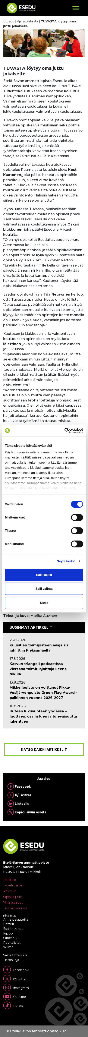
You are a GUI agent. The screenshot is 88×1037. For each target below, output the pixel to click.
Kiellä (44, 603)
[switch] (77, 517)
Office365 (10, 938)
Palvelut (9, 891)
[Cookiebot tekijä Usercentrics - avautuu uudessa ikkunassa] (64, 430)
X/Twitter (22, 795)
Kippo (8, 933)
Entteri (8, 924)
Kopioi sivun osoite (30, 812)
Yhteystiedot (13, 902)
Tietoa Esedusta (15, 908)
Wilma (8, 947)
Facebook (22, 786)
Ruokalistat (12, 943)
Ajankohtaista (27, 21)
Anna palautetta (15, 919)
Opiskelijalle (12, 897)
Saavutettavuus (15, 955)
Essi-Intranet (13, 929)
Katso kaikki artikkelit (44, 749)
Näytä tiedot (66, 561)
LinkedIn (21, 804)
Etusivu (8, 21)
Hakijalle (9, 880)
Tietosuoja (11, 960)
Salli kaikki (44, 575)
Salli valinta (44, 588)
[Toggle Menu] (75, 8)
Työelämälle (12, 885)
